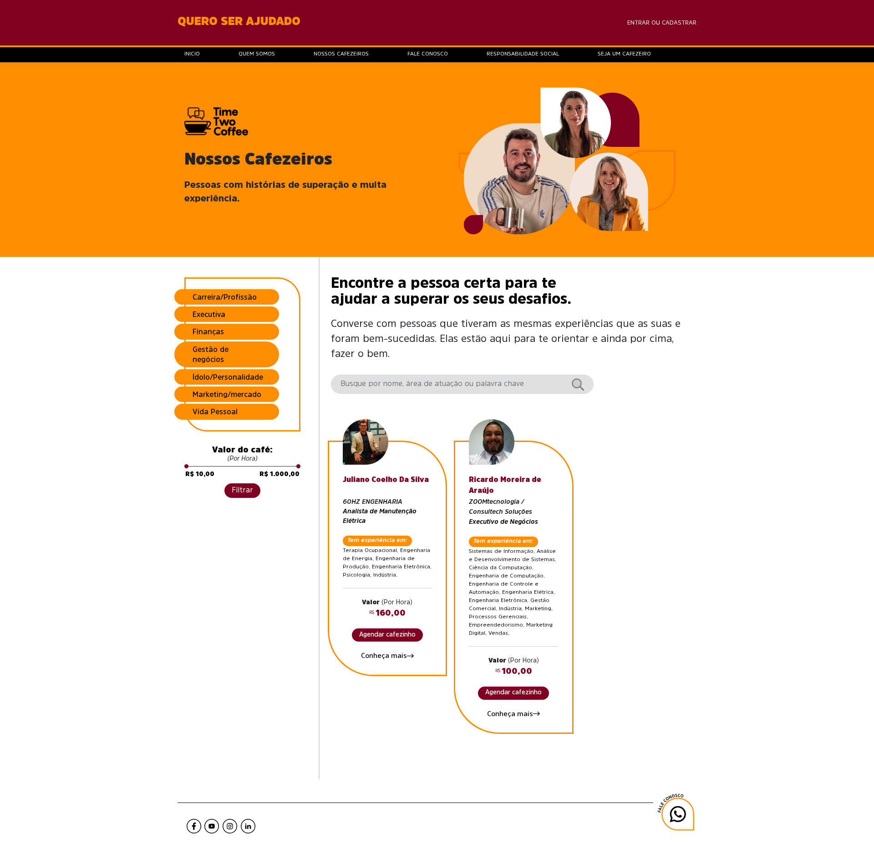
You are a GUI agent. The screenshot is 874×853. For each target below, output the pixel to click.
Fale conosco (427, 53)
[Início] (216, 120)
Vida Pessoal (215, 411)
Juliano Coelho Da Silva (386, 479)
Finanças (208, 331)
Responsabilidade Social (523, 53)
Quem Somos (257, 53)
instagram (230, 826)
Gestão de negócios (211, 354)
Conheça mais (384, 655)
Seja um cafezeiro (624, 53)
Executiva (209, 314)
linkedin (248, 826)
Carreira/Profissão (225, 297)
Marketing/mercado (227, 394)
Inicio (192, 53)
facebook (193, 826)
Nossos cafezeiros (341, 53)
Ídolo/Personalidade (228, 377)
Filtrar (242, 489)
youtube (212, 826)
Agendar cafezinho (387, 634)
